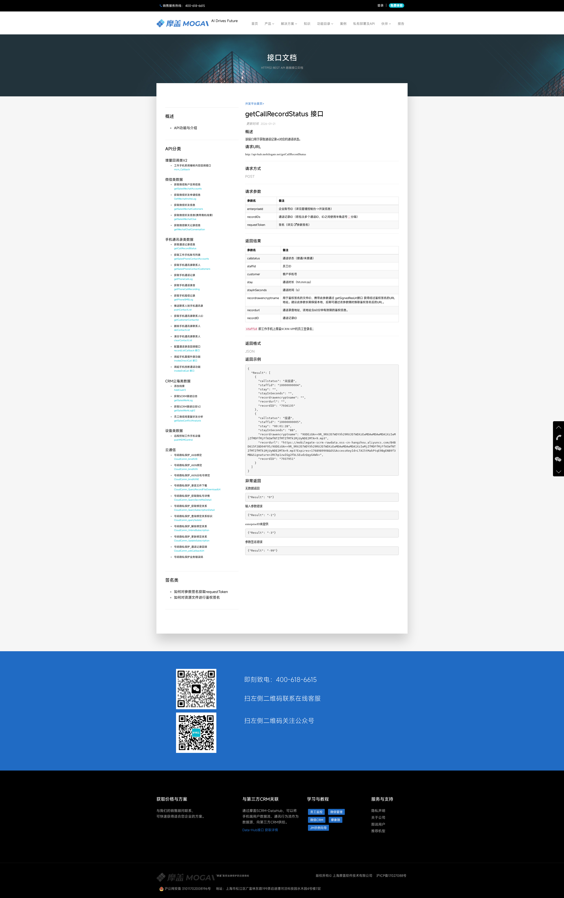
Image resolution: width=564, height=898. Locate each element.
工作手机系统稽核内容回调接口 (192, 167)
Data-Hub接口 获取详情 (260, 830)
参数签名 (302, 225)
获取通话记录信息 (185, 246)
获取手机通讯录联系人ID (188, 317)
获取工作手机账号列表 (191, 256)
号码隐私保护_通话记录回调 (190, 548)
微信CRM (316, 820)
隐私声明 (378, 810)
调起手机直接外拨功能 (187, 358)
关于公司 (378, 817)
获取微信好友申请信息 (187, 196)
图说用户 (378, 824)
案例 (343, 23)
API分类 (173, 149)
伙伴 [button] (385, 23)
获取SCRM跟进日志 (185, 398)
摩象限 (335, 820)
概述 (169, 116)
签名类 (171, 580)
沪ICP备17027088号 (391, 875)
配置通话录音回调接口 (187, 348)
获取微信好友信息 (188, 206)
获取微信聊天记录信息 (189, 227)
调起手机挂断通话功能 (187, 368)
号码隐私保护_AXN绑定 (188, 467)
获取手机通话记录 (184, 277)
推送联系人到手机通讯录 (188, 307)
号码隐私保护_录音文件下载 (197, 487)
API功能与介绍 (185, 127)
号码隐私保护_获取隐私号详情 (193, 497)
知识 (307, 23)
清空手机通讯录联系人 (187, 338)
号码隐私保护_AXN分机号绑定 (192, 477)
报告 (401, 23)
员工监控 (316, 812)
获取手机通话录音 (187, 287)
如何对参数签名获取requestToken (201, 591)
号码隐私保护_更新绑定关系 (191, 538)
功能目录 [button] (324, 23)
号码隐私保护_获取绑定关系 (194, 507)
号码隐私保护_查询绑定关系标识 (193, 518)
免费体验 (396, 5)
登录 (380, 5)
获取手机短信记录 (184, 297)
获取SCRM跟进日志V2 (187, 408)
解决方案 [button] (288, 23)
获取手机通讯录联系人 (192, 266)
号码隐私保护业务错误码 (188, 557)
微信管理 (336, 812)
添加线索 (180, 387)
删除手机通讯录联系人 (187, 327)
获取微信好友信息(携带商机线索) (193, 217)
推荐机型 (378, 831)
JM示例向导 (318, 828)
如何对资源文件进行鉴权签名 (197, 597)
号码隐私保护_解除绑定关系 (191, 528)
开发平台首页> (254, 104)
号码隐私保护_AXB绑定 (188, 456)
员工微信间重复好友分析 (188, 418)
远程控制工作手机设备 (187, 437)
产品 (268, 23)
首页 (254, 23)
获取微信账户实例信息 (188, 186)
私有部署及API (364, 23)
